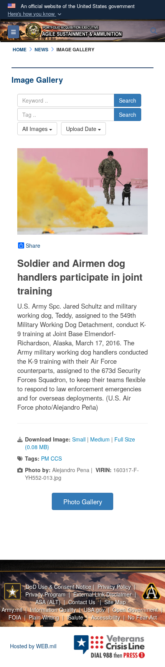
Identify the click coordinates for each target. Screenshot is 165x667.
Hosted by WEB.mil (33, 646)
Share (33, 245)
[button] (35, 14)
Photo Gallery (82, 501)
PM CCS (51, 458)
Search (127, 100)
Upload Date (82, 128)
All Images (35, 128)
